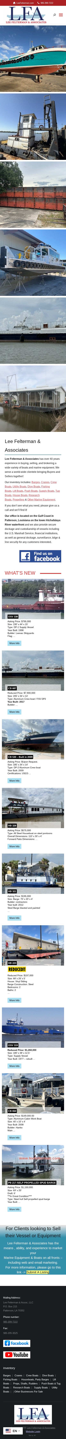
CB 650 (12, 1111)
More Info (14, 643)
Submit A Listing (37, 1272)
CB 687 (12, 688)
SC (35, 1435)
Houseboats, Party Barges (35, 1379)
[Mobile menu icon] (61, 15)
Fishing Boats (10, 1379)
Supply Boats (46, 491)
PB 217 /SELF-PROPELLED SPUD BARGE (32, 1182)
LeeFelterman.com (25, 3)
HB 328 (12, 825)
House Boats (20, 495)
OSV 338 (13, 616)
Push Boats (31, 491)
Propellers (18, 499)
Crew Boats (32, 1375)
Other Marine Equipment (41, 499)
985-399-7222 (47, 3)
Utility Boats (19, 486)
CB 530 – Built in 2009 (20, 757)
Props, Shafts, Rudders (25, 1383)
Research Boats (21, 1387)
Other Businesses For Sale (28, 1391)
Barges (36, 482)
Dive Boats (34, 486)
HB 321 (12, 891)
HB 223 (12, 963)
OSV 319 (13, 1045)
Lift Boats (18, 491)
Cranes (45, 482)
